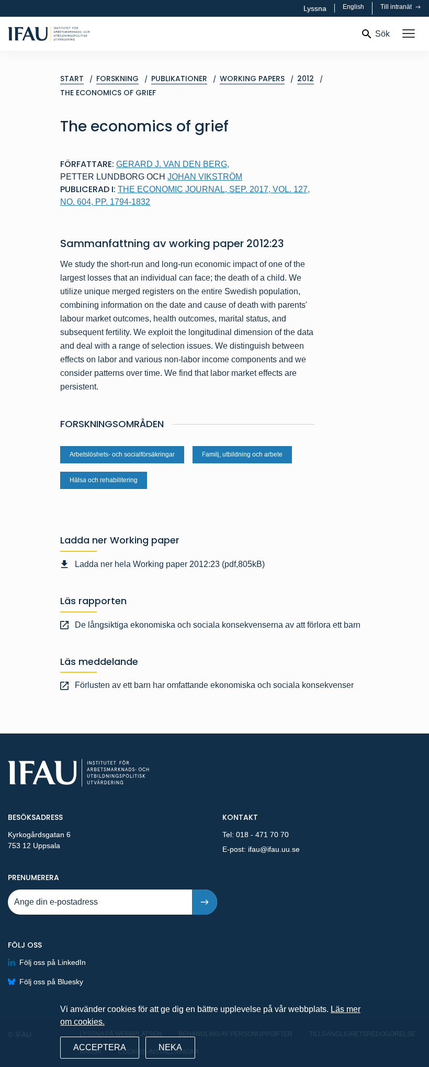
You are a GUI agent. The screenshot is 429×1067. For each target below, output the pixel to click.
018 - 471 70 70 (262, 834)
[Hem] (82, 34)
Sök (382, 33)
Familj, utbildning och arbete (242, 454)
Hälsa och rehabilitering (104, 480)
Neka (170, 1047)
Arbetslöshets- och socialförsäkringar (122, 454)
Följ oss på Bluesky (51, 981)
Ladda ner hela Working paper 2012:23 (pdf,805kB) (170, 564)
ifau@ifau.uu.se (274, 849)
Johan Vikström (204, 176)
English (353, 6)
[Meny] (408, 34)
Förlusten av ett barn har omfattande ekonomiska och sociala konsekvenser (214, 685)
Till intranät (396, 6)
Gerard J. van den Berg (172, 164)
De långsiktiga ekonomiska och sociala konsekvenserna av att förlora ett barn (217, 624)
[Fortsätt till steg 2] (204, 902)
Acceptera (99, 1047)
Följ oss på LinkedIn (52, 962)
